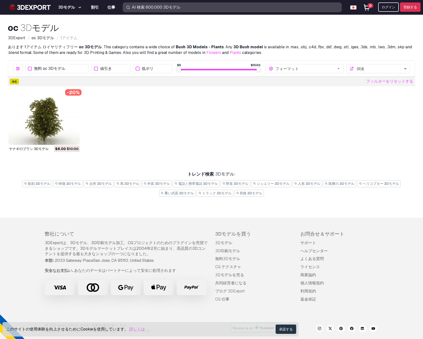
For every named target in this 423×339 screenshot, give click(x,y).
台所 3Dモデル (100, 183)
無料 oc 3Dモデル (49, 69)
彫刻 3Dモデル (38, 183)
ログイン (388, 7)
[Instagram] (319, 329)
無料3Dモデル (227, 258)
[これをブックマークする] (72, 138)
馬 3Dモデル (129, 183)
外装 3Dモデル (158, 183)
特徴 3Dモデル (69, 183)
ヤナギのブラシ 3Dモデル (29, 149)
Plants (235, 52)
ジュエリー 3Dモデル (273, 183)
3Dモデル (223, 242)
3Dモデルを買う (233, 234)
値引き (106, 69)
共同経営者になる (231, 283)
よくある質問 (312, 258)
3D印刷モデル (227, 250)
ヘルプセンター (314, 250)
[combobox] (308, 68)
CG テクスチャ (228, 266)
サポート (308, 242)
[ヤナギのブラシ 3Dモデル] (44, 118)
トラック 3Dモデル (216, 193)
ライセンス (310, 266)
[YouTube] (373, 329)
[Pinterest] (341, 329)
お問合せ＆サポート (322, 234)
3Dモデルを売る (229, 274)
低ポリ (147, 69)
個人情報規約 (312, 283)
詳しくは (137, 329)
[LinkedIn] (362, 329)
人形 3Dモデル (308, 183)
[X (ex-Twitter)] (330, 329)
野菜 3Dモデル (236, 183)
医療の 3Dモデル (341, 183)
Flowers (213, 52)
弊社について (59, 234)
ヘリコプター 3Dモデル (380, 183)
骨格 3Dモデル (250, 193)
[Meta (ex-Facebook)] (352, 329)
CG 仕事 (222, 299)
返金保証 (308, 299)
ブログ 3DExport (230, 291)
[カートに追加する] (62, 138)
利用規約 (308, 291)
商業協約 (308, 274)
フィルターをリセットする (389, 81)
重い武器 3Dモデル (179, 193)
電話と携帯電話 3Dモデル (197, 183)
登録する (410, 7)
